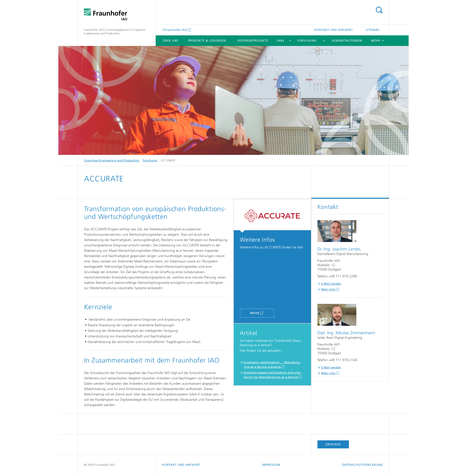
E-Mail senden (331, 283)
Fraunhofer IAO (176, 29)
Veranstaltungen (347, 40)
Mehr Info (328, 289)
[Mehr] (272, 216)
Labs (280, 40)
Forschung (306, 40)
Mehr (254, 313)
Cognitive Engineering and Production (111, 160)
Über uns (170, 40)
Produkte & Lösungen (207, 40)
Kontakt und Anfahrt (333, 30)
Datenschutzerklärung (362, 464)
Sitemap (372, 30)
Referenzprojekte (253, 40)
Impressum (271, 464)
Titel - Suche (379, 10)
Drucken (333, 444)
